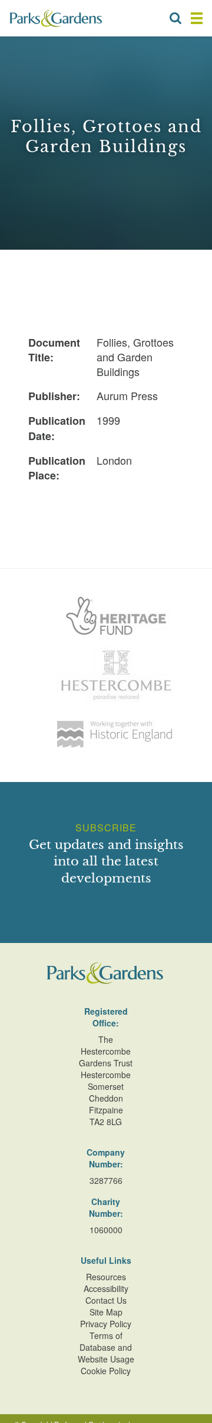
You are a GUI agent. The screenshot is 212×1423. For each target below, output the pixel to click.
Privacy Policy (105, 1324)
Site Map (106, 1312)
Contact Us (106, 1300)
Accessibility (106, 1288)
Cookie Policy (106, 1371)
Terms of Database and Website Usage (106, 1347)
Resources (106, 1277)
